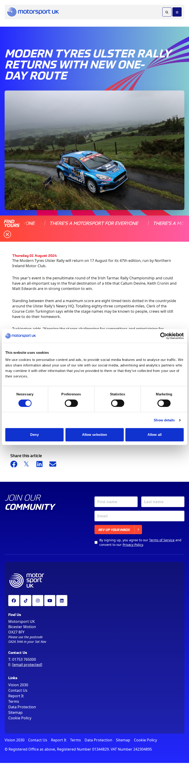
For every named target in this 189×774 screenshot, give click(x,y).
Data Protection (22, 706)
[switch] (71, 403)
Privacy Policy (133, 544)
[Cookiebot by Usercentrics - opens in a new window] (163, 335)
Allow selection (94, 435)
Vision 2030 (18, 684)
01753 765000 (24, 659)
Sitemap (15, 712)
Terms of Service (161, 540)
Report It (16, 695)
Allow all (155, 435)
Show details (164, 420)
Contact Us (17, 690)
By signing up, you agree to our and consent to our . (140, 542)
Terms (13, 701)
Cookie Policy (19, 717)
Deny (34, 435)
